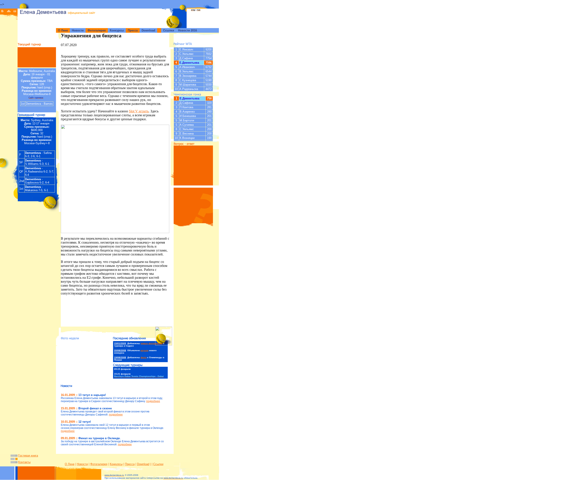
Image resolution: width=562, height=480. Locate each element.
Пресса (130, 464)
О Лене (69, 464)
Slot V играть (139, 111)
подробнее (153, 401)
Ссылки (158, 464)
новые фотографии (151, 343)
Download (143, 464)
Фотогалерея (98, 464)
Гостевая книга (28, 455)
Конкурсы (116, 464)
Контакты (24, 462)
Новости (82, 464)
